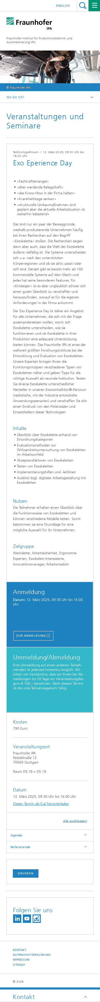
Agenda (16, 835)
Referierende (21, 847)
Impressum (21, 959)
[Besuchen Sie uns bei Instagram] (37, 918)
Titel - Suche (82, 5)
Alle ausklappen (75, 821)
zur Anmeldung (31, 635)
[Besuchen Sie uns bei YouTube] (27, 918)
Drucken (26, 873)
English (63, 5)
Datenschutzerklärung (32, 955)
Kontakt (19, 950)
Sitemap (19, 965)
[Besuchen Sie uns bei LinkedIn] (17, 918)
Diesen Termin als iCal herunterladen (41, 804)
